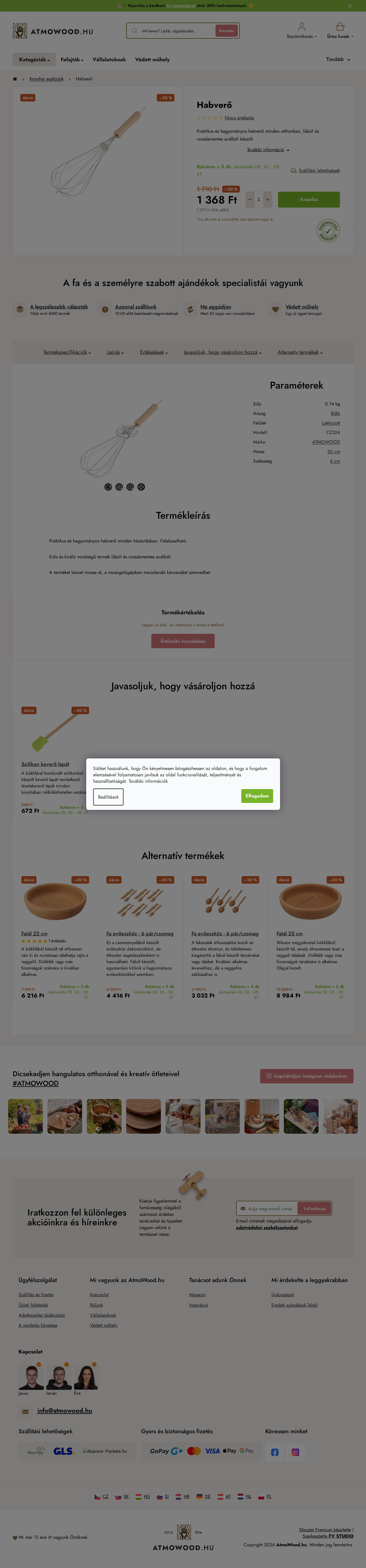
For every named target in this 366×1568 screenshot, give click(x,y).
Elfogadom (257, 796)
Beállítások (108, 797)
